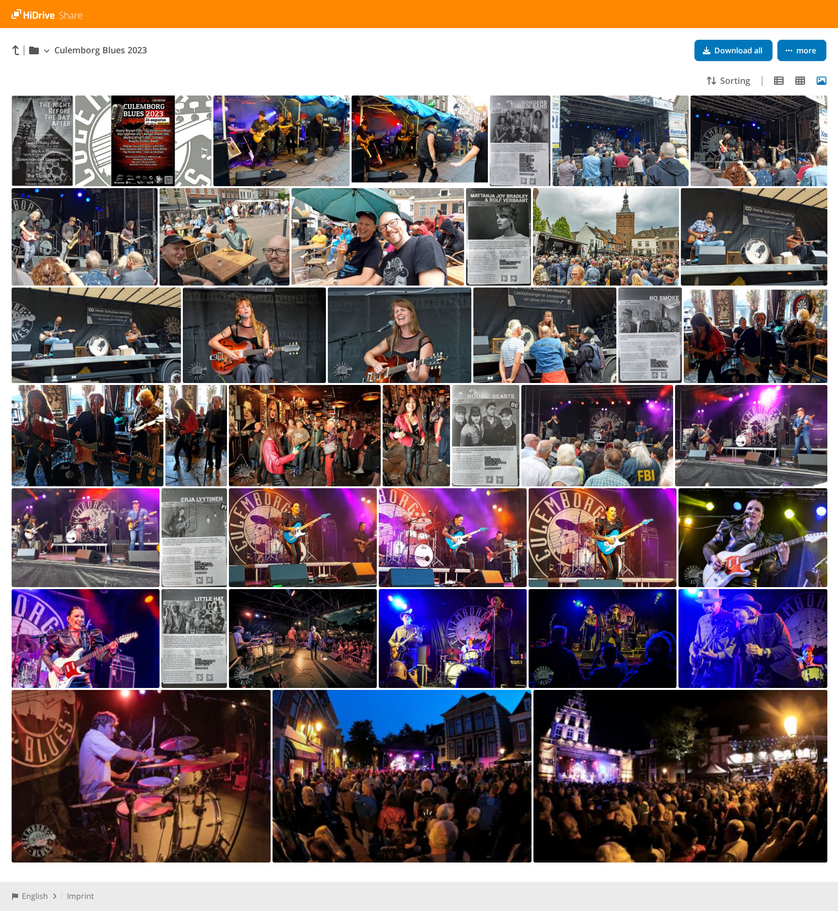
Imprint (80, 896)
